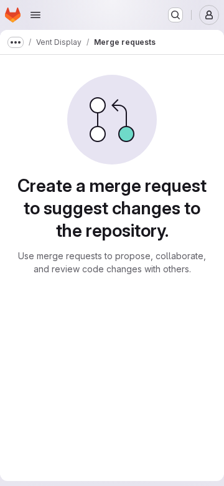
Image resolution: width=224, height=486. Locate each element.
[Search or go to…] (175, 14)
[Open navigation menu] (35, 15)
